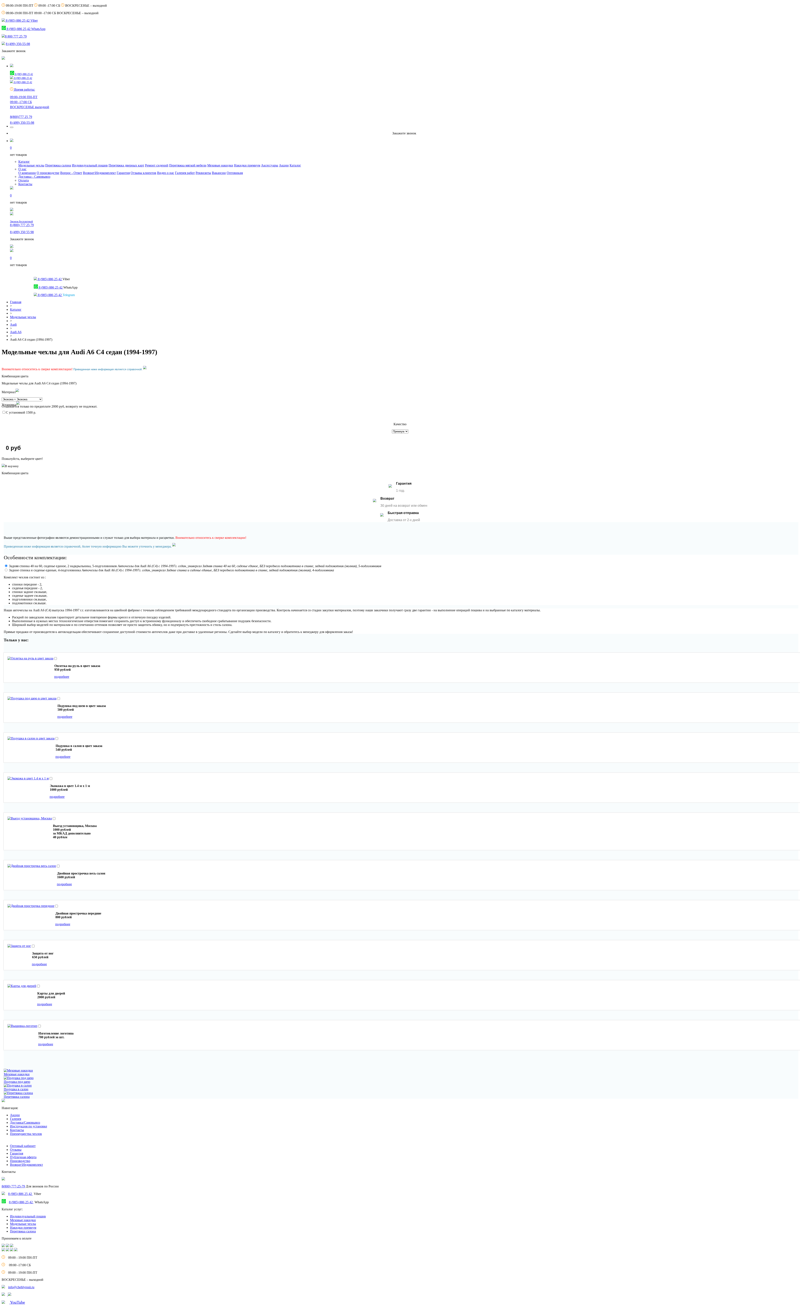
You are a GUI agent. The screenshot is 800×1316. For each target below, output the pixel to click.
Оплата (23, 180)
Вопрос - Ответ (71, 173)
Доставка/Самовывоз (25, 1122)
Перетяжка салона (58, 165)
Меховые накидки (220, 165)
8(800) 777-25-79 (13, 1186)
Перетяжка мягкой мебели (187, 165)
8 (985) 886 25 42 (20, 1194)
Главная (15, 302)
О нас (22, 169)
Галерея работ (185, 173)
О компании (27, 173)
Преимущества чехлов (26, 1134)
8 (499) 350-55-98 (18, 44)
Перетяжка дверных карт (126, 165)
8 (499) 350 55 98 (22, 232)
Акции (284, 165)
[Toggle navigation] (11, 127)
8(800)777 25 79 (21, 117)
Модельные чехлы (31, 165)
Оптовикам (235, 173)
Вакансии (219, 173)
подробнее (61, 676)
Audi (13, 324)
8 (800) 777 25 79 (22, 223)
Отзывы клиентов (143, 173)
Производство (20, 1161)
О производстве (48, 173)
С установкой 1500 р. (21, 412)
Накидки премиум (247, 165)
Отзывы (15, 1149)
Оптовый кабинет (23, 1146)
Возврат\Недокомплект (99, 173)
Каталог (24, 161)
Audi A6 (15, 332)
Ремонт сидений (156, 165)
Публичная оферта (23, 1157)
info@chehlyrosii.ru (21, 1287)
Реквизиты (203, 173)
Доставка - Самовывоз (34, 176)
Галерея (15, 1119)
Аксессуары (269, 165)
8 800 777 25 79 (16, 36)
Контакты (25, 184)
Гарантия (123, 173)
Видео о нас (165, 173)
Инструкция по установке (28, 1126)
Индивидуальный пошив (90, 165)
